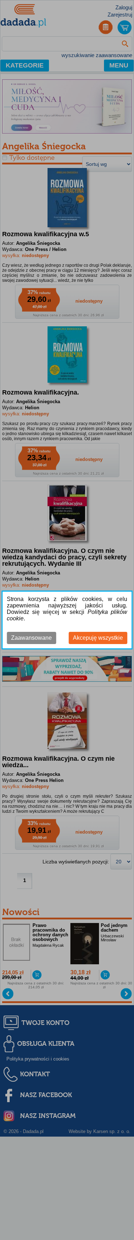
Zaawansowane (31, 638)
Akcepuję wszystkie (98, 638)
